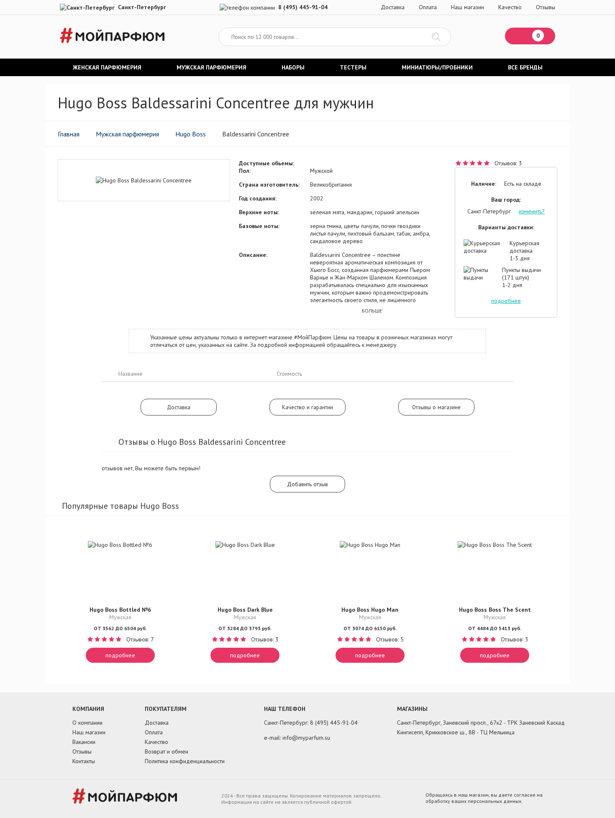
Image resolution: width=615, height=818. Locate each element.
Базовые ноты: (259, 226)
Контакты (83, 761)
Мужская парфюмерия (127, 134)
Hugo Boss (190, 134)
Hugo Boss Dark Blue (245, 609)
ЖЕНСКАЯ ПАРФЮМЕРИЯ (107, 67)
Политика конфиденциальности (185, 761)
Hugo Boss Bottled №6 (120, 609)
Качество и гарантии (307, 407)
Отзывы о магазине (436, 407)
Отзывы (545, 7)
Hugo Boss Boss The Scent (495, 609)
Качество (510, 7)
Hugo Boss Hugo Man (369, 609)
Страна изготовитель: (269, 184)
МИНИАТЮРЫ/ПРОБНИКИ (437, 67)
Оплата (428, 7)
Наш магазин (467, 7)
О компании (87, 722)
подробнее (506, 301)
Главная (68, 134)
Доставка (393, 7)
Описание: (253, 255)
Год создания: (258, 198)
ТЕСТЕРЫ (353, 67)
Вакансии (83, 742)
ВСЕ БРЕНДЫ (525, 67)
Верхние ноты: (259, 212)
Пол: (245, 170)
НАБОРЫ (293, 67)
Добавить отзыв (307, 484)
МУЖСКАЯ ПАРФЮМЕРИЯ (211, 67)
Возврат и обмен (166, 751)
